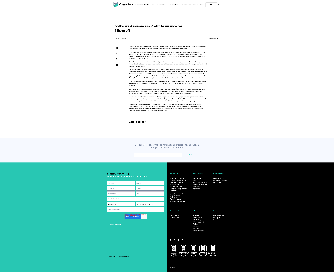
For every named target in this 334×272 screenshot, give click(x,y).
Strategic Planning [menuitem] (176, 193)
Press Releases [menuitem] (198, 230)
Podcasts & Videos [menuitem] (200, 184)
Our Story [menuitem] (196, 226)
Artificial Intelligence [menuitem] (177, 178)
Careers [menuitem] (196, 216)
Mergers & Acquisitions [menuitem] (178, 189)
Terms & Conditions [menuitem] (124, 256)
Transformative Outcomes (188, 4)
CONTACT (211, 4)
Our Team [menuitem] (196, 228)
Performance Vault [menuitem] (220, 180)
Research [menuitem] (196, 186)
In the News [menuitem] (197, 218)
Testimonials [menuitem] (174, 218)
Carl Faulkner (122, 38)
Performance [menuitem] (174, 191)
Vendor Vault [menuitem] (218, 182)
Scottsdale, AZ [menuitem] (218, 216)
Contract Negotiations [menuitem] (178, 180)
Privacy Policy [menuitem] (112, 256)
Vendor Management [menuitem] (177, 201)
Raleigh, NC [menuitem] (217, 218)
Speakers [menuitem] (196, 189)
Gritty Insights (160, 4)
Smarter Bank (139, 4)
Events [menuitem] (195, 180)
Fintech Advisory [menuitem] (176, 186)
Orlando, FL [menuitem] (217, 220)
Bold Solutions (148, 4)
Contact (215, 211)
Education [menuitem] (197, 178)
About (201, 4)
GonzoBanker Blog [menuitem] (200, 182)
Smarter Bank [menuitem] (175, 195)
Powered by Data (173, 4)
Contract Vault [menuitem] (218, 178)
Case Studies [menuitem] (174, 216)
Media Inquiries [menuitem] (199, 220)
